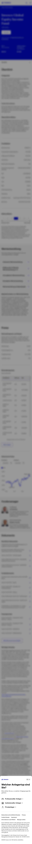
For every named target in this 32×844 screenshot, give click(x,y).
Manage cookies (21, 819)
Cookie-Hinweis (5, 817)
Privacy (24, 815)
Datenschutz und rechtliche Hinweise (10, 815)
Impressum (14, 817)
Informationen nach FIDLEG (8, 819)
